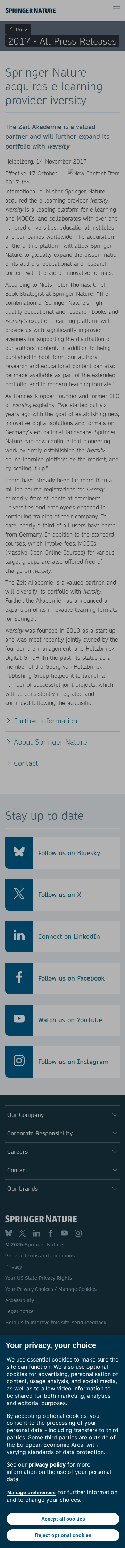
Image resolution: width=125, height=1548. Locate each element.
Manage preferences (31, 1492)
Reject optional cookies (63, 1535)
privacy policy (47, 1464)
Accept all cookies (63, 1519)
